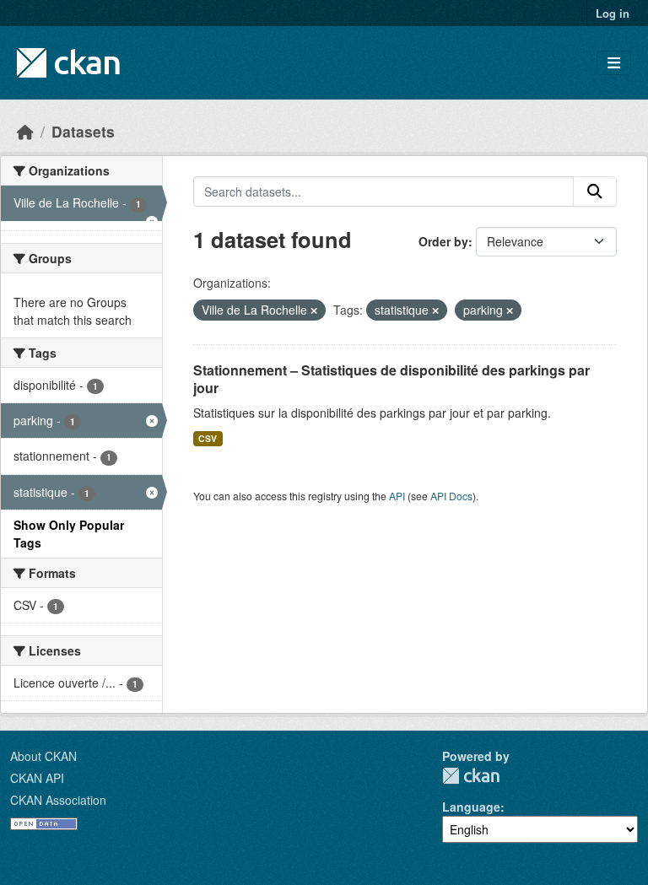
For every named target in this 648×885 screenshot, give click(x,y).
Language (471, 806)
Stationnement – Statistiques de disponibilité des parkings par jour (391, 378)
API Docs (451, 495)
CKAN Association (58, 799)
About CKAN (43, 755)
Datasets (83, 131)
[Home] (25, 131)
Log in (612, 13)
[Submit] (595, 191)
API (397, 495)
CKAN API (37, 777)
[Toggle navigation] (614, 63)
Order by (443, 241)
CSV (207, 438)
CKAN (471, 776)
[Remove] (313, 310)
